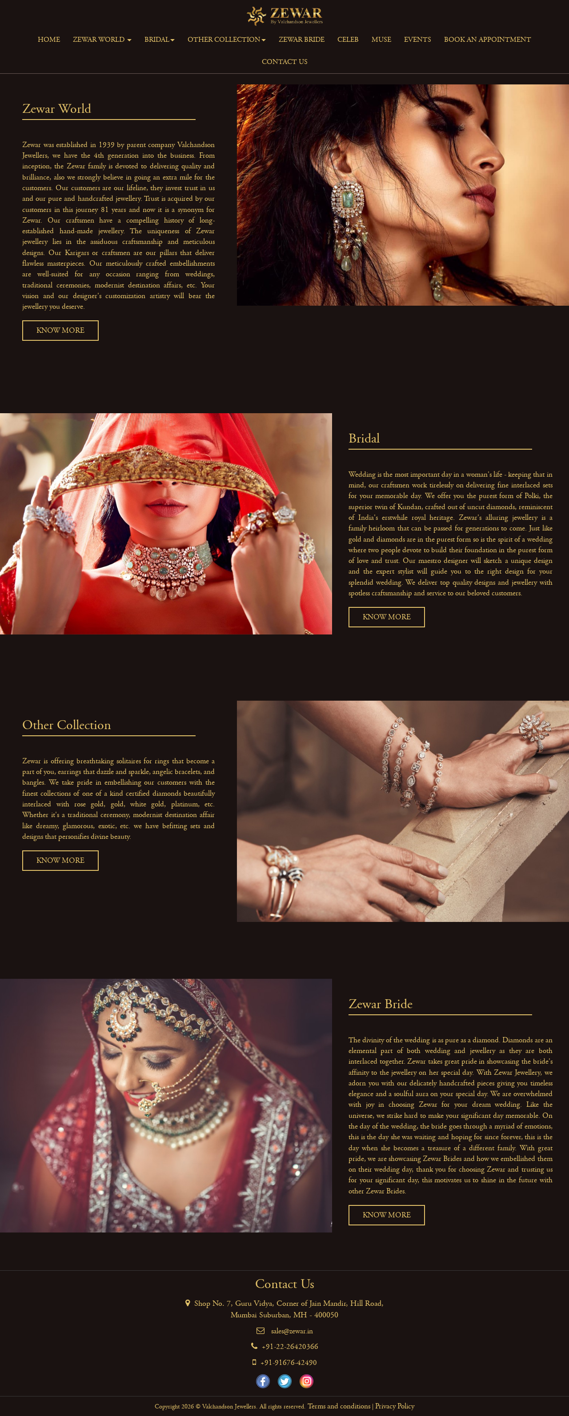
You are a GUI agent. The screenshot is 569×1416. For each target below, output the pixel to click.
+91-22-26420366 (290, 1347)
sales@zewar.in (292, 1331)
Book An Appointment (487, 39)
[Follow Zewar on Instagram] (306, 1381)
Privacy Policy (394, 1406)
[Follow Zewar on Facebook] (263, 1381)
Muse (381, 39)
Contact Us (285, 62)
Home (49, 39)
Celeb (348, 39)
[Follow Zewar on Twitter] (285, 1381)
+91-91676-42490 (288, 1363)
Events (417, 39)
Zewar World (99, 39)
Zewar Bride (302, 39)
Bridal (156, 39)
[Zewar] (284, 14)
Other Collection (224, 39)
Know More (60, 330)
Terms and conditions (339, 1406)
